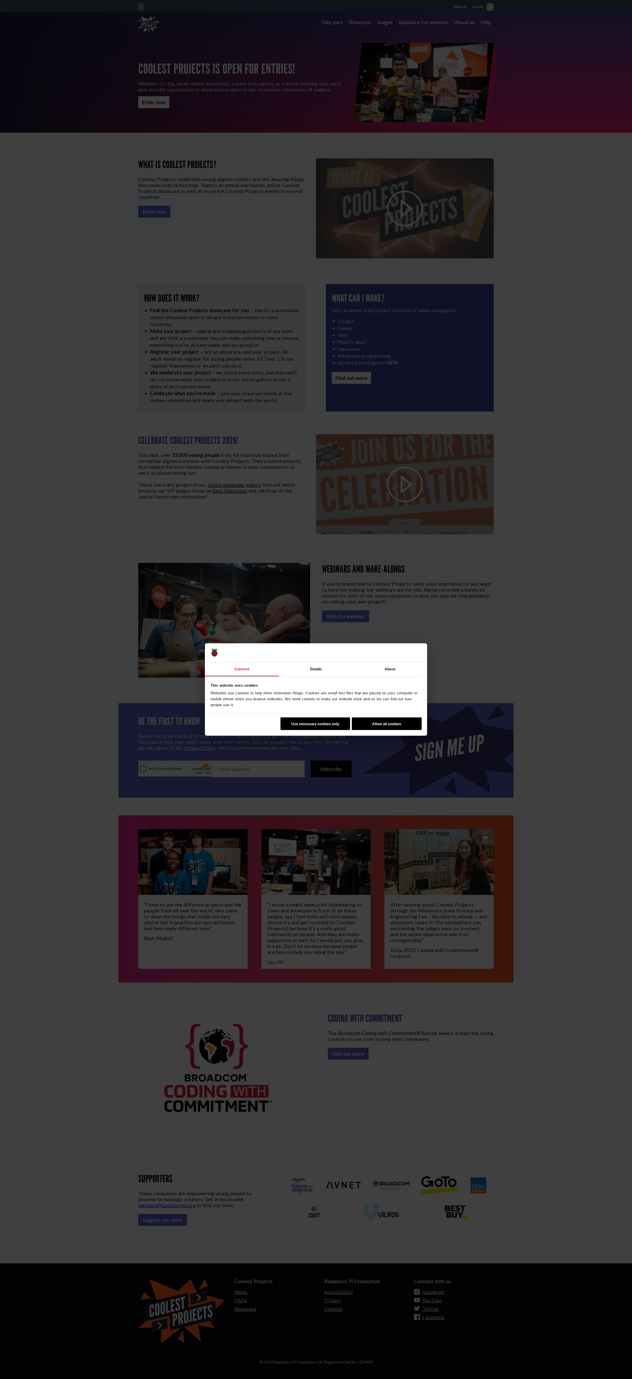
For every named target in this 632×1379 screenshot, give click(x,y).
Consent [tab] (242, 669)
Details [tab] (316, 669)
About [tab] (390, 669)
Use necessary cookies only (315, 723)
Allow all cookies (386, 723)
